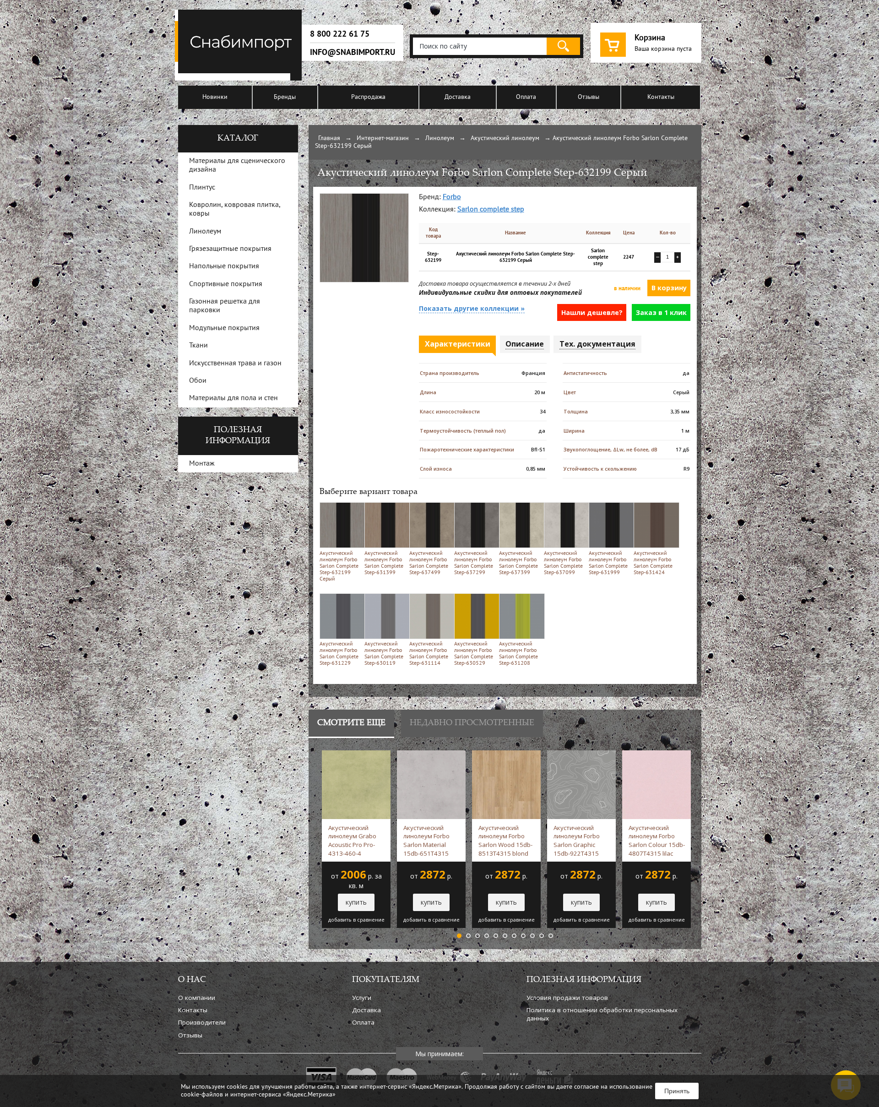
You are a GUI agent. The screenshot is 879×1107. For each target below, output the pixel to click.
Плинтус (202, 187)
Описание (524, 344)
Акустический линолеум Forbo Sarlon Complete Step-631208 (518, 654)
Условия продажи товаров (567, 997)
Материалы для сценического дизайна (237, 165)
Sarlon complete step (490, 209)
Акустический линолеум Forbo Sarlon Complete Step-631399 (383, 563)
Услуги (361, 997)
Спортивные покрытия (225, 284)
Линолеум (439, 138)
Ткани (198, 345)
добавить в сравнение (356, 920)
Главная (329, 138)
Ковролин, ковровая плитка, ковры (234, 209)
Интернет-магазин (383, 138)
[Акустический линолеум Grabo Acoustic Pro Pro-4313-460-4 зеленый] (356, 754)
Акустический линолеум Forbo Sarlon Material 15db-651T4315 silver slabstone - (427, 840)
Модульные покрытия (224, 328)
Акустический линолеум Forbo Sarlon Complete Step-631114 (428, 654)
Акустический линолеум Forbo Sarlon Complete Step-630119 (383, 654)
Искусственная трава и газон (235, 363)
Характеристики (457, 344)
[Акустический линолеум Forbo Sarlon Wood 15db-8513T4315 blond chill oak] (506, 754)
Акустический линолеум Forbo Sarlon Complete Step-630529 (473, 654)
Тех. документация (597, 344)
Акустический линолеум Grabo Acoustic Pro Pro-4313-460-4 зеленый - (352, 840)
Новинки (215, 97)
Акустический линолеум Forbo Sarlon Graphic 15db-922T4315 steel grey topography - (580, 840)
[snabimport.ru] (240, 79)
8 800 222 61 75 (339, 34)
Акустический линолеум (505, 138)
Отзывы (588, 97)
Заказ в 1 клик (661, 312)
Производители (202, 1022)
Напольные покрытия (224, 266)
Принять (676, 1091)
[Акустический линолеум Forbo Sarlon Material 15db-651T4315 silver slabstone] (431, 754)
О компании (196, 997)
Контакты (660, 97)
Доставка (458, 97)
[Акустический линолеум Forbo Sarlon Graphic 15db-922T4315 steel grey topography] (581, 754)
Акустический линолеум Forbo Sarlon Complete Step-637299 (473, 563)
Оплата (526, 97)
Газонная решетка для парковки (224, 306)
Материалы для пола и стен (233, 398)
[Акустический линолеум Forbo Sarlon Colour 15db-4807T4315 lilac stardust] (656, 754)
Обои (197, 381)
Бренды (285, 97)
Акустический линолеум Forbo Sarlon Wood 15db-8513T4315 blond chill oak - (505, 840)
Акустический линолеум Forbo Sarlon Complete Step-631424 (653, 563)
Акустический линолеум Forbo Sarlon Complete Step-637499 (428, 563)
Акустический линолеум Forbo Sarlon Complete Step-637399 (518, 563)
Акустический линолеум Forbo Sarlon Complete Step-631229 (339, 654)
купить (356, 902)
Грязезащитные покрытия (230, 249)
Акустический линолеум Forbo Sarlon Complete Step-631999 (608, 563)
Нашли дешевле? (592, 312)
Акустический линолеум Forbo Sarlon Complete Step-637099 (563, 563)
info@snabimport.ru (352, 52)
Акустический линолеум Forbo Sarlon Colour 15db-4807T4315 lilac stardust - (657, 840)
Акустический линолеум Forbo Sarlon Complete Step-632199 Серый (339, 566)
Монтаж (202, 464)
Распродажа (368, 97)
